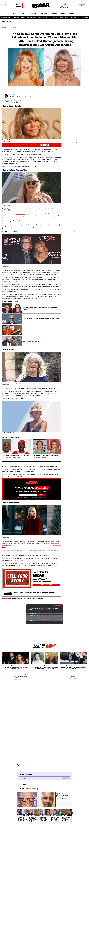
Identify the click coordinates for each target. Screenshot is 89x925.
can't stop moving (17, 166)
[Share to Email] (21, 100)
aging (42, 393)
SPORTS (71, 13)
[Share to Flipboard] (16, 100)
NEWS (14, 13)
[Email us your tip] (19, 8)
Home (3, 27)
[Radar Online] (41, 5)
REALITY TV (23, 13)
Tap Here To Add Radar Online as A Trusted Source (26, 144)
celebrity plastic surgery (27, 592)
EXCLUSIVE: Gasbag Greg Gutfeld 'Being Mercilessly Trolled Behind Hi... (27, 598)
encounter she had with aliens (35, 270)
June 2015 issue (31, 388)
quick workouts (20, 214)
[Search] (5, 6)
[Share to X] (12, 100)
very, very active (22, 209)
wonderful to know (31, 393)
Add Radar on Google (21, 102)
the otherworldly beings (28, 274)
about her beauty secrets (26, 151)
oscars (52, 592)
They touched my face (23, 296)
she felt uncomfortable (44, 558)
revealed (26, 466)
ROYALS (54, 13)
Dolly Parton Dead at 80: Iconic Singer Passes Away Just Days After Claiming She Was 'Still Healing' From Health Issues (54, 17)
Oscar (6, 289)
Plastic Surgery (42, 592)
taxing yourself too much (34, 216)
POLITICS (34, 13)
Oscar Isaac (7, 594)
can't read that (27, 550)
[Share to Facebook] (7, 100)
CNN (33, 555)
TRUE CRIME (44, 13)
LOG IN (82, 5)
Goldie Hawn (14, 27)
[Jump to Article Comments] (3, 100)
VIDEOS (62, 13)
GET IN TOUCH (46, 585)
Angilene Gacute (12, 94)
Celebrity (8, 27)
